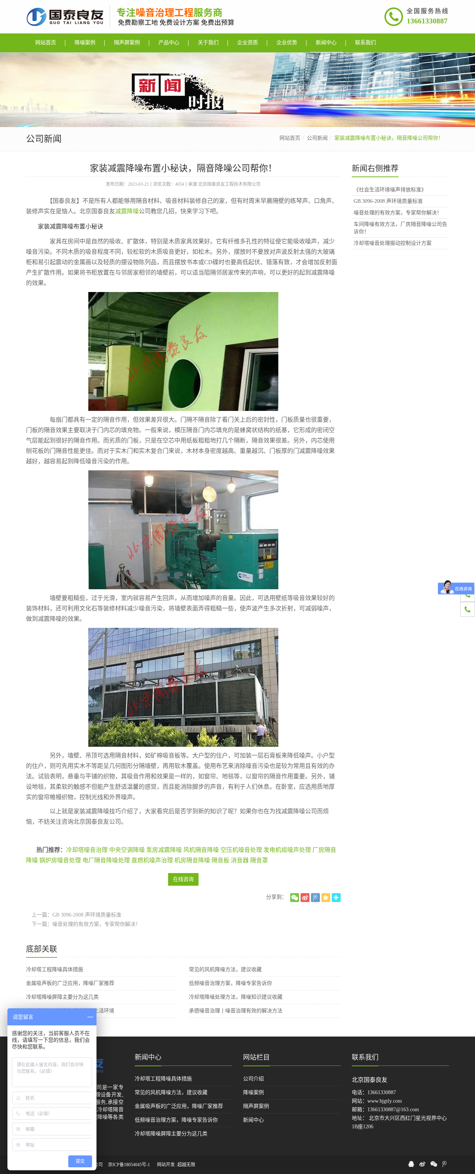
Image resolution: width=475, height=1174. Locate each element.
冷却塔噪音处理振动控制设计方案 (393, 243)
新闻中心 (148, 1057)
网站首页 (289, 138)
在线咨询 (183, 879)
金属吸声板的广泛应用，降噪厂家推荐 (70, 983)
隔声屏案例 (256, 1106)
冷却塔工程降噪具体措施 (54, 969)
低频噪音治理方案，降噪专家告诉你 (230, 983)
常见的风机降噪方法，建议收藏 (225, 969)
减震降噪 (127, 211)
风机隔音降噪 (201, 850)
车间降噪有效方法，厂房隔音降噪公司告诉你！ (400, 227)
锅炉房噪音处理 (60, 860)
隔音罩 (259, 860)
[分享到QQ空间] (325, 897)
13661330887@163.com (393, 1109)
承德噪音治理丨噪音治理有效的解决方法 (235, 1011)
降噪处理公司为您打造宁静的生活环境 (70, 1011)
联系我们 (365, 1057)
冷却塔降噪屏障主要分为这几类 (62, 997)
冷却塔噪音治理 (87, 850)
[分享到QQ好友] (411, 1164)
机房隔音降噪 (192, 860)
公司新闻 (317, 138)
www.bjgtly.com (384, 1101)
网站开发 (166, 1164)
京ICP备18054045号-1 (129, 1164)
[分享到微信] (294, 897)
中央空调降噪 (127, 850)
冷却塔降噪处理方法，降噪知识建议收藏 (235, 997)
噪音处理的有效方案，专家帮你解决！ (96, 924)
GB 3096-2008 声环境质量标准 (86, 915)
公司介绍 (253, 1078)
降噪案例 (253, 1092)
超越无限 (186, 1164)
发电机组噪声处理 (287, 850)
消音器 (240, 860)
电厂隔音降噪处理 (106, 860)
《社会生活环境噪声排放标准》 (390, 189)
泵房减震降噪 (164, 850)
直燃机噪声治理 (152, 860)
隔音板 (220, 860)
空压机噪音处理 (241, 850)
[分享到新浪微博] (305, 897)
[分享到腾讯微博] (315, 897)
